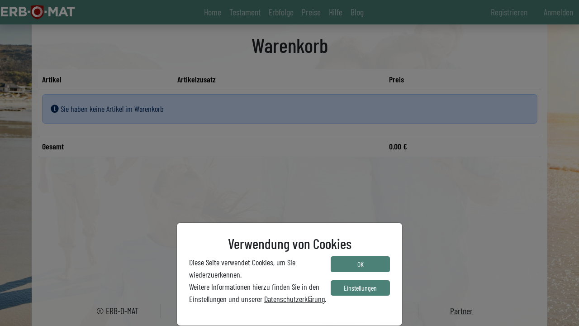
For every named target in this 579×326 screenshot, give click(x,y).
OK (360, 264)
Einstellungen (360, 287)
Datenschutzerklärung (294, 299)
